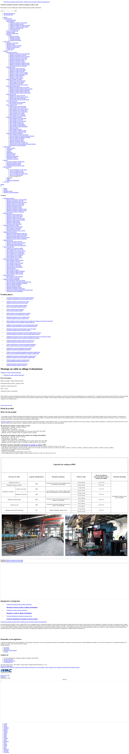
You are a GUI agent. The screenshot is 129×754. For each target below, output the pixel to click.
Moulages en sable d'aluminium (17, 75)
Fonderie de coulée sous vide (16, 28)
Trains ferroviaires (11, 154)
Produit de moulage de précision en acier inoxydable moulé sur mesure (23, 334)
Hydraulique (9, 152)
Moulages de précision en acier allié (18, 55)
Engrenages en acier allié (12, 159)
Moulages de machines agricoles (17, 141)
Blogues (5, 160)
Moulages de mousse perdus (13, 86)
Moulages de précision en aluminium (18, 66)
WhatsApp (3, 676)
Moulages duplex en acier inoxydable (18, 57)
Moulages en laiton (14, 128)
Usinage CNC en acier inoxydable (18, 106)
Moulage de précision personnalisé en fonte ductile (18, 349)
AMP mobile (9, 666)
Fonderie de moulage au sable (17, 24)
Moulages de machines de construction (19, 142)
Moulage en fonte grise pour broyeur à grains (17, 303)
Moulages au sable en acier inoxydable (19, 74)
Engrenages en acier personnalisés (18, 145)
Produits (5, 51)
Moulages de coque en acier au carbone (19, 84)
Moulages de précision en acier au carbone (20, 56)
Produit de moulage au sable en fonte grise (17, 365)
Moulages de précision (12, 52)
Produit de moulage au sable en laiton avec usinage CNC (20, 342)
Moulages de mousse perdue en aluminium (20, 90)
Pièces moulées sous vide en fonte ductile (19, 99)
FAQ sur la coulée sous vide (16, 175)
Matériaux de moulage (15, 37)
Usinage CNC (10, 49)
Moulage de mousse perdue (13, 47)
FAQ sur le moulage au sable (16, 171)
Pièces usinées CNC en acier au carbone (19, 109)
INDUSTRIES (7, 146)
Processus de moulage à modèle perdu (15, 161)
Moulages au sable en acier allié (17, 71)
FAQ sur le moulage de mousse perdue (19, 173)
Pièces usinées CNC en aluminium (18, 115)
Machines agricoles (11, 153)
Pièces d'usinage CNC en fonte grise (18, 110)
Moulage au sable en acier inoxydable (14, 561)
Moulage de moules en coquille (14, 45)
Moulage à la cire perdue (12, 43)
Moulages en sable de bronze (16, 78)
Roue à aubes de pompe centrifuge (15, 310)
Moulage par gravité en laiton (64, 667)
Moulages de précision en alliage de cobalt (19, 64)
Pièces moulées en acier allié (16, 83)
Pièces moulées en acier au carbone (18, 121)
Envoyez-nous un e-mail (6, 405)
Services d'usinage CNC (50, 667)
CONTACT (6, 181)
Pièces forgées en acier (12, 101)
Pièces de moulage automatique (17, 138)
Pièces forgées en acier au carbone (18, 102)
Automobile (9, 149)
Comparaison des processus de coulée (15, 165)
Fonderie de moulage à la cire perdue (18, 22)
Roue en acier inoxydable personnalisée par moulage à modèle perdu (23, 353)
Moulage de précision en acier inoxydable (34, 667)
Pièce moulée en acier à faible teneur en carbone (18, 314)
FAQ (8, 168)
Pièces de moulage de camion (16, 140)
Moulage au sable (11, 44)
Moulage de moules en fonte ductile (14, 560)
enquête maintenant (5, 645)
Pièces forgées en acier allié (16, 103)
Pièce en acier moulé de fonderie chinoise (16, 306)
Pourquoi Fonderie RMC (12, 33)
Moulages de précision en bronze (17, 61)
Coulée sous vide (11, 48)
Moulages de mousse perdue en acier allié (19, 87)
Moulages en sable (11, 67)
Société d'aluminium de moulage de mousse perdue (22, 619)
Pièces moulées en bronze (16, 129)
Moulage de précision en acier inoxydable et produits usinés (21, 357)
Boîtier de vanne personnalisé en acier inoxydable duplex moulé (22, 326)
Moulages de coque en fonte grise (17, 80)
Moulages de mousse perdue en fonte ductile (20, 92)
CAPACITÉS (7, 41)
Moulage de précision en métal (16, 667)
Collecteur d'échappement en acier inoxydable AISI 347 (20, 299)
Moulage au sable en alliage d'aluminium (19, 613)
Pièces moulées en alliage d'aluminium (19, 126)
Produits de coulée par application (14, 133)
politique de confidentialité (13, 180)
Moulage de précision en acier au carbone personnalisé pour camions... (23, 338)
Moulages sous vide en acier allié (17, 95)
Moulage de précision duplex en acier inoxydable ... (19, 330)
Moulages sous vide (11, 94)
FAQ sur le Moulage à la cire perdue (18, 169)
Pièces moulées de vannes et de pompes (19, 134)
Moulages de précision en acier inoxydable (20, 53)
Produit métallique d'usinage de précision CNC (18, 361)
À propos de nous (8, 18)
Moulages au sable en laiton (16, 76)
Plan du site (3, 666)
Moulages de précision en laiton (17, 60)
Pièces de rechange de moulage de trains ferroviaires (22, 136)
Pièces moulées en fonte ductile (17, 82)
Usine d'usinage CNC (15, 29)
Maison (5, 17)
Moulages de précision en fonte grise (18, 59)
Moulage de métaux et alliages (14, 164)
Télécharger (9, 177)
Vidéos (8, 179)
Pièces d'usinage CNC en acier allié (18, 107)
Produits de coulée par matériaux (14, 117)
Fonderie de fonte (5, 667)
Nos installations (10, 21)
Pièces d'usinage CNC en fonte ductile (19, 111)
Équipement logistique (12, 157)
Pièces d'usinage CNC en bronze (17, 114)
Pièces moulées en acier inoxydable (18, 118)
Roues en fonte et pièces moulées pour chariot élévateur (23, 144)
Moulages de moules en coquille (14, 79)
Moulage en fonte (75, 667)
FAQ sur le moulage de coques (17, 172)
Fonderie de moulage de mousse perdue (19, 26)
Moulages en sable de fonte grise (17, 68)
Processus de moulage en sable (14, 163)
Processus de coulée (14, 36)
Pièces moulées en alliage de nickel (18, 132)
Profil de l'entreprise (11, 20)
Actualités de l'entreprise (15, 40)
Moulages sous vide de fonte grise (18, 98)
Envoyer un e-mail (5, 675)
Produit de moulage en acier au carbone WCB (17, 318)
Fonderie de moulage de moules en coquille (20, 25)
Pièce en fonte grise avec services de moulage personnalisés (21, 345)
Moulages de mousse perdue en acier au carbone (21, 88)
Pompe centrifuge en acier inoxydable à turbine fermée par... (21, 322)
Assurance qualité (11, 32)
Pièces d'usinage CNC (12, 105)
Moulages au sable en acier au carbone (19, 72)
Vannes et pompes (11, 148)
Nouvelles (9, 35)
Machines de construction (13, 156)
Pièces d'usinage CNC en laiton (17, 113)
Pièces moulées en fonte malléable (18, 125)
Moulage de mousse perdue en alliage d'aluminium (22, 607)
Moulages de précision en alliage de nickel (19, 63)
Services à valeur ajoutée (12, 30)
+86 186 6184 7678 (8, 14)
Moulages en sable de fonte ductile (18, 70)
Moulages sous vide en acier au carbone (19, 97)
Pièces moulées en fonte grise (16, 122)
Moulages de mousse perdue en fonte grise (20, 91)
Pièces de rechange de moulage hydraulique (20, 137)
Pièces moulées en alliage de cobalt (18, 130)
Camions (9, 150)
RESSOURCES (7, 167)
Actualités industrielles (15, 39)
